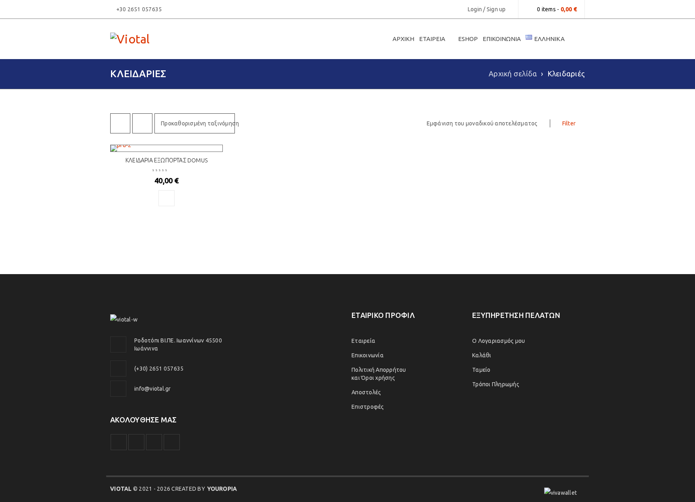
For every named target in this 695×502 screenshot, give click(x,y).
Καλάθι (481, 355)
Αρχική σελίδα (513, 74)
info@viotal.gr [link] (152, 388)
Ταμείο (481, 370)
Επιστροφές (368, 407)
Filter (569, 123)
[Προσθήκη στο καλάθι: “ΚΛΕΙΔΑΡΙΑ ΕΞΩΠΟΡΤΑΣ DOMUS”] (166, 198)
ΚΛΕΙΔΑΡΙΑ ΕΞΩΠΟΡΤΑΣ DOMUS (166, 160)
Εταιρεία (363, 341)
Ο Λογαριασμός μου (498, 341)
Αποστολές (366, 392)
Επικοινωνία (368, 355)
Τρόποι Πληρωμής (495, 384)
